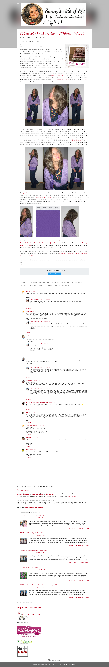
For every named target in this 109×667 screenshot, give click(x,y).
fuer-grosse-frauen (44, 282)
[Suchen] (91, 4)
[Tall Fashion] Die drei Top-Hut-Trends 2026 (32, 533)
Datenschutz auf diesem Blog (36, 508)
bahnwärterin (29, 380)
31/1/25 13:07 (36, 358)
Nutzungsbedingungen (37, 494)
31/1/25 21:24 (46, 299)
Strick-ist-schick (77, 282)
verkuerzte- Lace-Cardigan (62, 285)
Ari (27, 412)
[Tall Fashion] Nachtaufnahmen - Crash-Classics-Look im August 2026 (39, 585)
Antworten (28, 308)
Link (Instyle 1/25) (57, 75)
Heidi (27, 449)
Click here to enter (54, 274)
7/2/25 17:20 (34, 437)
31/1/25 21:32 (46, 388)
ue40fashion (42, 285)
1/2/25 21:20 (41, 425)
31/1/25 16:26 (37, 380)
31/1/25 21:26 (46, 321)
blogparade (34, 282)
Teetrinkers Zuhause (31, 425)
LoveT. (28, 335)
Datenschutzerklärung (23, 494)
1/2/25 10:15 (31, 412)
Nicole (28, 291)
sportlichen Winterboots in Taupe (33, 193)
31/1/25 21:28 (46, 343)
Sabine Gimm (29, 358)
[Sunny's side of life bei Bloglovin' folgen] (19, 614)
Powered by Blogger (55, 660)
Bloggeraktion (24, 282)
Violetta (28, 437)
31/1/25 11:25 (37, 311)
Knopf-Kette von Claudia (43, 197)
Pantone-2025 (55, 282)
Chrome (26, 490)
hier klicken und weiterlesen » (79, 528)
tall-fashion (24, 285)
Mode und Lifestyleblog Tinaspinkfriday (37, 402)
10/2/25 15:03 (33, 449)
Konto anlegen (72, 496)
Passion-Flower (65, 282)
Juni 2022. (84, 79)
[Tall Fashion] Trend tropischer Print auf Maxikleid (33, 550)
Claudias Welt (30, 311)
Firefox (20, 490)
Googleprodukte (50, 494)
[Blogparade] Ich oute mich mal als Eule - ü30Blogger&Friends (36, 515)
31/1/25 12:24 (33, 335)
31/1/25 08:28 (33, 291)
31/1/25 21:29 (46, 367)
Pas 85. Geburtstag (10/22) (60, 79)
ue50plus (50, 285)
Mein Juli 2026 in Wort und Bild (29, 567)
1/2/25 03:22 (52, 402)
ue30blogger (33, 285)
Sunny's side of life (36, 299)
